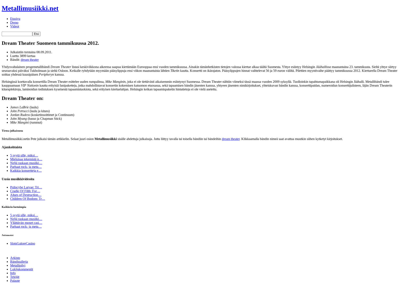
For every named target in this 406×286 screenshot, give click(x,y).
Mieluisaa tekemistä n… (26, 159)
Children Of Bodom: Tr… (27, 198)
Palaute (15, 280)
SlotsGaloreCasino (22, 243)
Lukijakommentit (21, 269)
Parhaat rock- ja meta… (26, 167)
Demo (14, 22)
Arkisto (15, 258)
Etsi (36, 33)
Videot (14, 26)
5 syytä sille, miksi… (24, 155)
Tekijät (14, 277)
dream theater (30, 59)
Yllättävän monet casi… (26, 223)
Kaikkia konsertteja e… (26, 170)
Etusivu (15, 18)
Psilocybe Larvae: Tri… (26, 187)
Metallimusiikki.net (30, 8)
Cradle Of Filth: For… (25, 191)
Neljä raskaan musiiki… (26, 163)
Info (13, 273)
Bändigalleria (19, 261)
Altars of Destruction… (25, 195)
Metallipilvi (17, 265)
